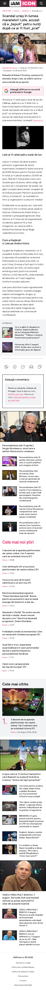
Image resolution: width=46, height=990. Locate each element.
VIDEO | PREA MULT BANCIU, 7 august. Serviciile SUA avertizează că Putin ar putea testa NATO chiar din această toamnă (23, 882)
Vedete (25, 11)
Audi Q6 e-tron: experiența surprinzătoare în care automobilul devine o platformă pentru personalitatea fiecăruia (23, 650)
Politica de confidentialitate (23, 967)
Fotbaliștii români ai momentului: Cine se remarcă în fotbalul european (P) (23, 634)
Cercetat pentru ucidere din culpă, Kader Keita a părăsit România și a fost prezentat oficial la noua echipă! (23, 791)
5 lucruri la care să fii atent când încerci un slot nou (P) (23, 582)
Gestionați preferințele (23, 985)
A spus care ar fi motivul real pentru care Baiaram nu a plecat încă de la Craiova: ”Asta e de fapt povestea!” (23, 761)
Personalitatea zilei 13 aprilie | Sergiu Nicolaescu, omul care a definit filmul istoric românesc (23, 432)
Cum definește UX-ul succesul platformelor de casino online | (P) (23, 569)
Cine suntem (23, 976)
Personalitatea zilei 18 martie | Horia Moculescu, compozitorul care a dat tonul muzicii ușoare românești (23, 511)
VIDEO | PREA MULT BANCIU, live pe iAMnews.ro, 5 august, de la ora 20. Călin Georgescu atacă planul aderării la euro (23, 938)
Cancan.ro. (37, 120)
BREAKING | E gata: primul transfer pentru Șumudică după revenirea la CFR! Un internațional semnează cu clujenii (23, 821)
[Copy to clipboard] (39, 367)
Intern (16, 11)
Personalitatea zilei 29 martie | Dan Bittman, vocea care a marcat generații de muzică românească (23, 476)
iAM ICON (6, 11)
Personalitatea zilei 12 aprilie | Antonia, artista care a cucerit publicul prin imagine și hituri (23, 461)
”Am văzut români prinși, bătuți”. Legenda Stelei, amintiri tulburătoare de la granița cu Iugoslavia (23, 806)
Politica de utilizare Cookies (23, 972)
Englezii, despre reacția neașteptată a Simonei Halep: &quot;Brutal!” (23, 836)
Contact (23, 981)
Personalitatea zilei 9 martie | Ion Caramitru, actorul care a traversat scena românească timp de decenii (23, 528)
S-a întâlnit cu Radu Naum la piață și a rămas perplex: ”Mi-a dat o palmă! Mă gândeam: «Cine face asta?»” (23, 850)
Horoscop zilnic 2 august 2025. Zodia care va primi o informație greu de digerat (23, 347)
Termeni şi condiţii (23, 963)
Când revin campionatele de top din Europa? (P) (23, 666)
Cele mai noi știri (18, 542)
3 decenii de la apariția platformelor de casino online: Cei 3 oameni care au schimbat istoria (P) (23, 554)
